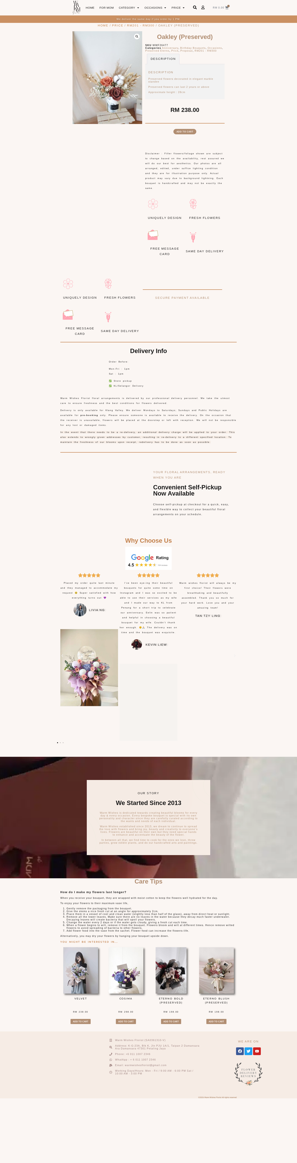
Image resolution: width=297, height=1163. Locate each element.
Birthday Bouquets (193, 48)
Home (90, 7)
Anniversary (170, 48)
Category (127, 7)
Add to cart (184, 131)
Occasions (153, 7)
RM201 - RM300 (141, 25)
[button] (137, 36)
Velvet (80, 998)
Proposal (186, 50)
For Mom (106, 7)
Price (176, 7)
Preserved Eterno (157, 50)
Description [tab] (163, 58)
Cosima (125, 998)
